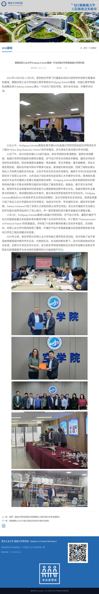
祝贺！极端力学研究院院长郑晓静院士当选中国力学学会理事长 (34, 517)
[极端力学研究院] (12, 3)
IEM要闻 (92, 48)
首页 (85, 48)
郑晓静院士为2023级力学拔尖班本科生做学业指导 (29, 521)
